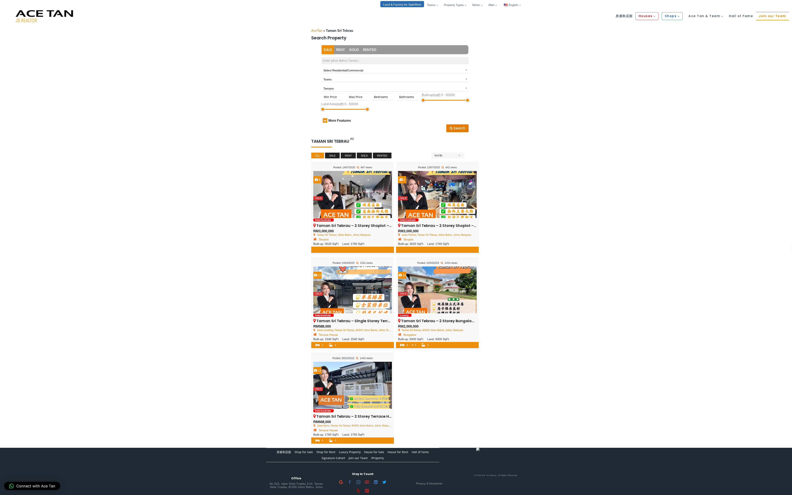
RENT (340, 49)
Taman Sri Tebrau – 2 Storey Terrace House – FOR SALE (367, 416)
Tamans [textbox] (328, 88)
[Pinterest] (367, 490)
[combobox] (395, 69)
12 (319, 275)
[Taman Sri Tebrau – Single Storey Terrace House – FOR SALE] (352, 290)
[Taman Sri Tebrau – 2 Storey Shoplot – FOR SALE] (352, 194)
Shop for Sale (304, 452)
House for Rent (398, 452)
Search (459, 128)
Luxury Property (350, 452)
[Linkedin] (375, 482)
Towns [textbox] (327, 79)
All (317, 155)
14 (319, 370)
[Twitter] (384, 482)
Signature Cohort (333, 458)
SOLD (354, 49)
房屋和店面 (624, 16)
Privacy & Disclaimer (429, 483)
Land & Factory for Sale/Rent (402, 4)
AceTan (316, 30)
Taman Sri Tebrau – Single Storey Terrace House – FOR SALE (372, 320)
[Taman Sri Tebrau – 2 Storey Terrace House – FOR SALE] (352, 385)
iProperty (377, 458)
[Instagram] (358, 482)
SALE (328, 49)
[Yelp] (358, 490)
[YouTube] (367, 482)
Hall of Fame (741, 16)
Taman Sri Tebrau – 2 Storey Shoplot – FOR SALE (361, 225)
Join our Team (772, 16)
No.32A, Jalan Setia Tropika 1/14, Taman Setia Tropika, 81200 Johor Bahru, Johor (296, 485)
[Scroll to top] (782, 485)
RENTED (369, 49)
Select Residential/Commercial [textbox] (343, 70)
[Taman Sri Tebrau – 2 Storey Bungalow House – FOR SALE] (437, 290)
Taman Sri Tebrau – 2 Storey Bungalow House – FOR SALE (455, 320)
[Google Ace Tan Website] (341, 482)
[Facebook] (349, 482)
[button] (32, 486)
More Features (339, 120)
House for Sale (374, 452)
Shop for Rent (325, 452)
